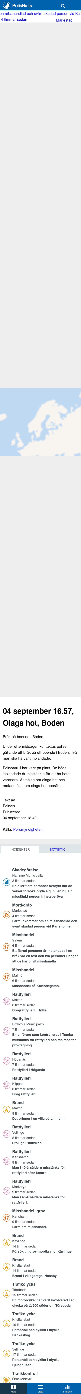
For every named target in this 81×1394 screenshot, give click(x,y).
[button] (45, 883)
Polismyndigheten (28, 829)
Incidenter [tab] (20, 849)
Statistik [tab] (57, 849)
